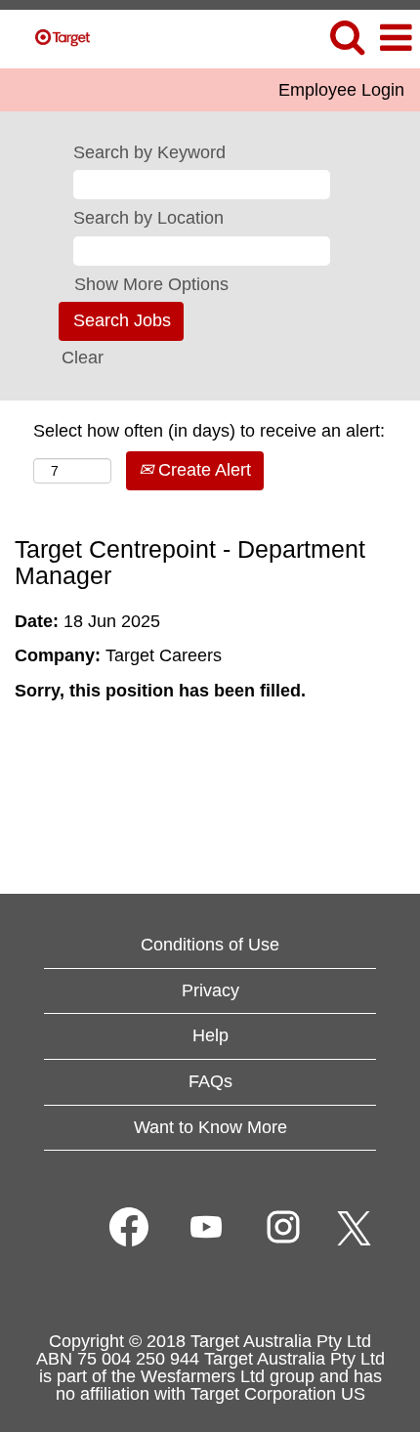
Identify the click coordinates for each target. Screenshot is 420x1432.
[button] (395, 39)
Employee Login (341, 90)
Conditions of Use (210, 944)
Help (210, 1035)
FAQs (210, 1081)
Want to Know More (210, 1127)
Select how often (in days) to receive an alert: (209, 431)
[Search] (346, 38)
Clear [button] (83, 357)
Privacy (210, 990)
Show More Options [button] (151, 284)
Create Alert (202, 470)
